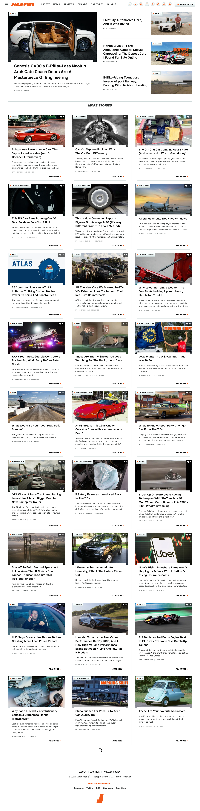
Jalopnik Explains (146, 116)
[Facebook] (130, 4)
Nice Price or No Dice (84, 393)
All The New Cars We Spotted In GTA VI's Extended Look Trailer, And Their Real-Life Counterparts (99, 291)
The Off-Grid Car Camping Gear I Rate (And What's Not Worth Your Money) (163, 151)
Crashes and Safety (84, 462)
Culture (158, 43)
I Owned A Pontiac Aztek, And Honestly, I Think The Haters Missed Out (99, 571)
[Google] (164, 4)
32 (62, 604)
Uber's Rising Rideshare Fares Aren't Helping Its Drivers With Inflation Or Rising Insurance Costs (163, 571)
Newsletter (186, 4)
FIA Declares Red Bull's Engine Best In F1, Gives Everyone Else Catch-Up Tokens (163, 641)
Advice (14, 116)
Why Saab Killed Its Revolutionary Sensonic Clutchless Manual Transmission (34, 714)
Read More (54, 176)
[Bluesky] (135, 4)
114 (189, 186)
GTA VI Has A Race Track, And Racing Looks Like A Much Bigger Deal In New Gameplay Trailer (36, 498)
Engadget (79, 788)
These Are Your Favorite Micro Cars (162, 711)
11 (190, 678)
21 (63, 324)
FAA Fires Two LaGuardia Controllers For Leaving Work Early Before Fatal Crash (36, 360)
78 (126, 678)
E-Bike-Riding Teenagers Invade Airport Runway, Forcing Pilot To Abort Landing (125, 81)
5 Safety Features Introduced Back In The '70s (98, 496)
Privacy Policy (112, 772)
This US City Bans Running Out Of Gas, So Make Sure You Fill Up (34, 220)
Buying (111, 4)
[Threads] (153, 4)
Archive (95, 772)
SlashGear (121, 788)
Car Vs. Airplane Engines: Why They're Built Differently (95, 151)
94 (62, 535)
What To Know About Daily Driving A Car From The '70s (162, 427)
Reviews (69, 4)
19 (190, 604)
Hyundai (79, 604)
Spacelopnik (17, 534)
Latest (45, 4)
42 (190, 393)
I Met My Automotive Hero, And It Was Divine (122, 22)
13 (63, 462)
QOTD (78, 324)
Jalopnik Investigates (21, 185)
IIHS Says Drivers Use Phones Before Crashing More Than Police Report (36, 639)
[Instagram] (158, 4)
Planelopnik (81, 116)
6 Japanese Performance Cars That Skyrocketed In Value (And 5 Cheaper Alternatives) (35, 153)
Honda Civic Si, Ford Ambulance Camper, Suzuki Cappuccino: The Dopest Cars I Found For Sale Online (124, 51)
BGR (98, 788)
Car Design (16, 678)
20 (126, 604)
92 (190, 324)
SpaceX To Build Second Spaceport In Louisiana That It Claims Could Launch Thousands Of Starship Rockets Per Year (35, 573)
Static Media (82, 776)
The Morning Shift (146, 324)
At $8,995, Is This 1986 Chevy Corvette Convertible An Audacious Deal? (98, 429)
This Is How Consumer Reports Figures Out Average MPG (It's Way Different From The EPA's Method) (98, 222)
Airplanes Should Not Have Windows (163, 218)
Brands (82, 4)
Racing (141, 604)
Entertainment (18, 462)
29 (126, 324)
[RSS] (170, 4)
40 (126, 535)
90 (126, 393)
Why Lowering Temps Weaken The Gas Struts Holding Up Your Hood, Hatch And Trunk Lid (161, 291)
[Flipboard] (141, 4)
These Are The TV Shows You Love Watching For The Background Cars (98, 358)
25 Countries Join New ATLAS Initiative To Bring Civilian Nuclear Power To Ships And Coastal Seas (34, 291)
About (82, 772)
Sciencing (108, 788)
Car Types (97, 4)
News (56, 4)
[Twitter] (147, 4)
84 (62, 393)
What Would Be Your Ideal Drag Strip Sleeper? (36, 427)
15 (63, 255)
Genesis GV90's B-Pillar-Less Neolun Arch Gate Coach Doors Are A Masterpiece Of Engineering (50, 71)
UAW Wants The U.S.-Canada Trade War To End (162, 358)
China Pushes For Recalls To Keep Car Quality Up (97, 712)
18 (63, 678)
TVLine (89, 788)
